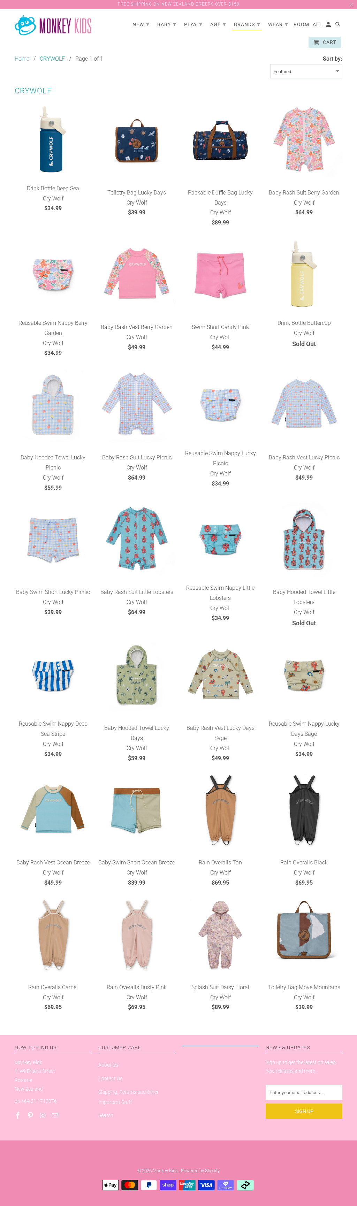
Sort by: (332, 58)
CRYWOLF (52, 58)
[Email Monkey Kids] (56, 1115)
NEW (141, 24)
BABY (166, 24)
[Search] (338, 26)
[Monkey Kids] (53, 25)
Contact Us (110, 1078)
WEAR (278, 24)
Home (22, 58)
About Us (108, 1065)
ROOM (301, 24)
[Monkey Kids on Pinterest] (31, 1115)
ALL (317, 24)
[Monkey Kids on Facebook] (18, 1115)
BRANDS (247, 24)
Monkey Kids (166, 1170)
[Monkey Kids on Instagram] (43, 1115)
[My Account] (329, 26)
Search (105, 1115)
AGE (218, 24)
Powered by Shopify (200, 1170)
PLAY (193, 24)
